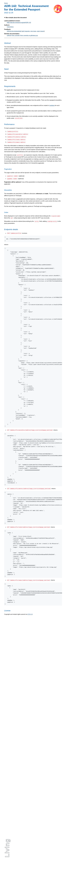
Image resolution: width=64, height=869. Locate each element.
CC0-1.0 (30, 614)
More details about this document (16, 17)
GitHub (9, 35)
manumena (10, 27)
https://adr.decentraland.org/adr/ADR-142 (19, 22)
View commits (15, 35)
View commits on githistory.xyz (29, 35)
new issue (33, 31)
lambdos (51, 105)
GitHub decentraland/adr (14, 31)
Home (6, 3)
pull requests (26, 31)
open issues (40, 31)
